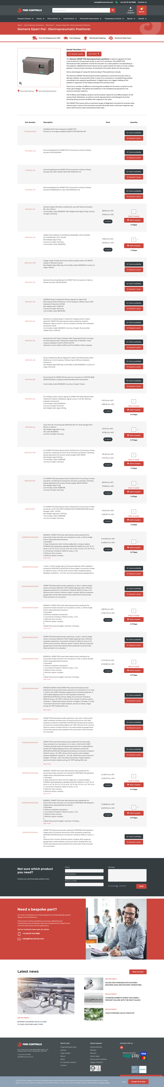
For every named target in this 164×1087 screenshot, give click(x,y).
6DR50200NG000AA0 (30, 659)
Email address (70, 874)
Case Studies (65, 1053)
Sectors (63, 1050)
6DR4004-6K (30, 341)
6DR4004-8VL (30, 481)
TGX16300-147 (30, 190)
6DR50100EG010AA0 (30, 567)
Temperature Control (113, 19)
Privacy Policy (104, 1083)
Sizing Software (96, 1047)
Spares (130, 19)
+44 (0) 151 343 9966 (128, 2)
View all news (138, 972)
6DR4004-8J (30, 399)
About (62, 1056)
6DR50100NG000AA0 (30, 608)
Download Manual (27, 91)
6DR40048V (30, 509)
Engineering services (68, 1047)
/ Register (130, 13)
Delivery (93, 1050)
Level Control (69, 19)
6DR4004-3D (30, 282)
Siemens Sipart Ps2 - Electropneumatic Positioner (73, 25)
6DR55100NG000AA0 (30, 803)
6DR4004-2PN (30, 263)
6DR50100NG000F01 (30, 637)
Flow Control (53, 19)
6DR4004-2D (30, 237)
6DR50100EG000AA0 (30, 537)
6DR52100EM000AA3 (30, 688)
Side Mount (50, 25)
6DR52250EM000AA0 (30, 719)
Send (141, 886)
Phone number (71, 881)
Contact (63, 1065)
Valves (39, 19)
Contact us (142, 2)
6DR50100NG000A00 (30, 586)
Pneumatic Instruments (89, 19)
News (62, 1059)
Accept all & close (138, 1082)
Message (111, 867)
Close (124, 1081)
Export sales (94, 1056)
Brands (141, 19)
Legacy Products (96, 1062)
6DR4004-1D (30, 209)
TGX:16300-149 (30, 151)
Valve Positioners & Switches (34, 25)
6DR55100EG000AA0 (30, 773)
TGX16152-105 (30, 170)
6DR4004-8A (30, 360)
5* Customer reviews (68, 1062)
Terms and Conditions (98, 1059)
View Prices (93, 54)
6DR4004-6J (30, 321)
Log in (130, 10)
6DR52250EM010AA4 (30, 742)
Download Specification (47, 91)
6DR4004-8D (30, 379)
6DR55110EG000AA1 (30, 832)
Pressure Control (24, 19)
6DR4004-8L (30, 427)
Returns (93, 1053)
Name (67, 867)
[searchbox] (81, 10)
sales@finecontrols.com (103, 2)
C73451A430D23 (30, 131)
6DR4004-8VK (30, 453)
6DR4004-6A (30, 302)
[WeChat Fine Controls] (116, 3)
